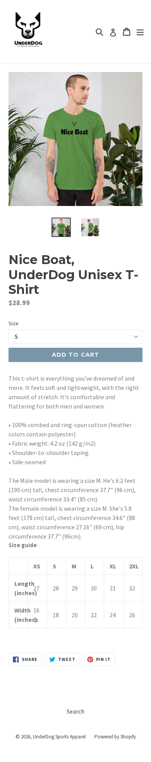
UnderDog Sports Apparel (59, 736)
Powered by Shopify (115, 736)
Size (14, 323)
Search (75, 711)
